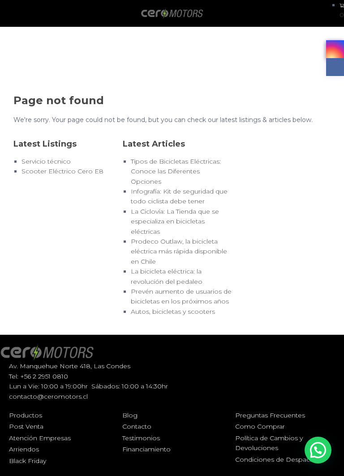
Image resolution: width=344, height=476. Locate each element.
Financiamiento (146, 449)
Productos (25, 415)
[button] (318, 450)
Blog (130, 415)
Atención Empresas (40, 438)
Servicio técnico (46, 161)
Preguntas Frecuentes (270, 415)
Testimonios (141, 438)
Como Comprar (260, 426)
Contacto (136, 426)
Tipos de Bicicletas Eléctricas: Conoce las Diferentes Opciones (176, 171)
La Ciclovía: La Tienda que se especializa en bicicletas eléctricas (175, 221)
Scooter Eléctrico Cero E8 (62, 171)
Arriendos (24, 449)
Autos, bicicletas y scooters (173, 312)
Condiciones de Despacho (276, 459)
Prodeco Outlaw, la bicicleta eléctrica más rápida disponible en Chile (179, 251)
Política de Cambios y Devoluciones (269, 443)
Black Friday (27, 461)
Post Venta (26, 426)
